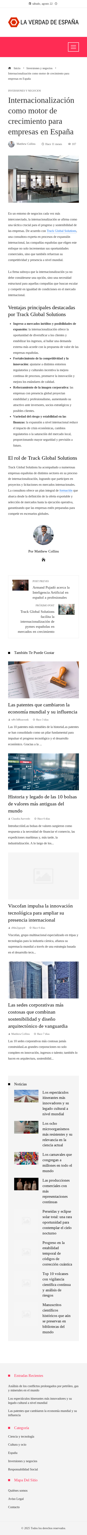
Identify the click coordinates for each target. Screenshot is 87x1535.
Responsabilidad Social (23, 1469)
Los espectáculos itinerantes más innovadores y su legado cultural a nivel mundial (55, 1103)
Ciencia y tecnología (21, 1436)
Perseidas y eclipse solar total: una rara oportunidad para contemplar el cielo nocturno (57, 1222)
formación (65, 490)
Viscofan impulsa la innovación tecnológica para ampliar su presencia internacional (40, 913)
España (12, 1453)
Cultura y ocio (17, 1444)
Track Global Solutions (61, 231)
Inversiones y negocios (24, 91)
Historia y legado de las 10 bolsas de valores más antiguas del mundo (42, 803)
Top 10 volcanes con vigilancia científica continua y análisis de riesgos (56, 1285)
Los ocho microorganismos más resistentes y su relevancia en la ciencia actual (57, 1134)
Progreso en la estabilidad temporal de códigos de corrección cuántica (57, 1254)
